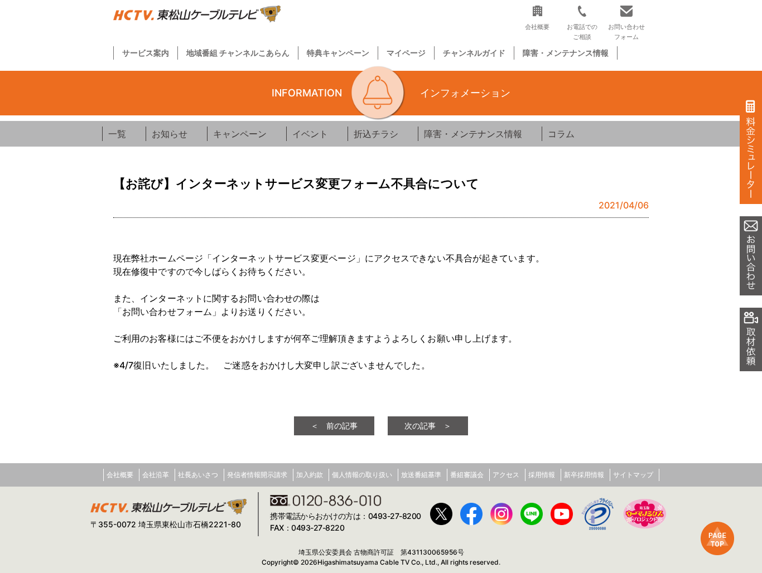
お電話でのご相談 (582, 31)
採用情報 (541, 474)
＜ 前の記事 (334, 425)
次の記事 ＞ (427, 425)
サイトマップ (633, 474)
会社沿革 (155, 474)
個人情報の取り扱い (362, 474)
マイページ (406, 52)
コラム (561, 133)
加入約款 (309, 474)
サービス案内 (145, 52)
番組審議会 (467, 474)
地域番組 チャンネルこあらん (238, 52)
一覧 (117, 133)
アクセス (506, 474)
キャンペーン (240, 133)
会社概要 (120, 474)
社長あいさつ (198, 474)
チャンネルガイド (474, 52)
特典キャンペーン (338, 52)
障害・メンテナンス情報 (566, 52)
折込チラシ (376, 133)
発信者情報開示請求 (257, 474)
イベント (310, 133)
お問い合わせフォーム (626, 31)
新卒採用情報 (584, 474)
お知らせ (169, 133)
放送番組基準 (421, 474)
